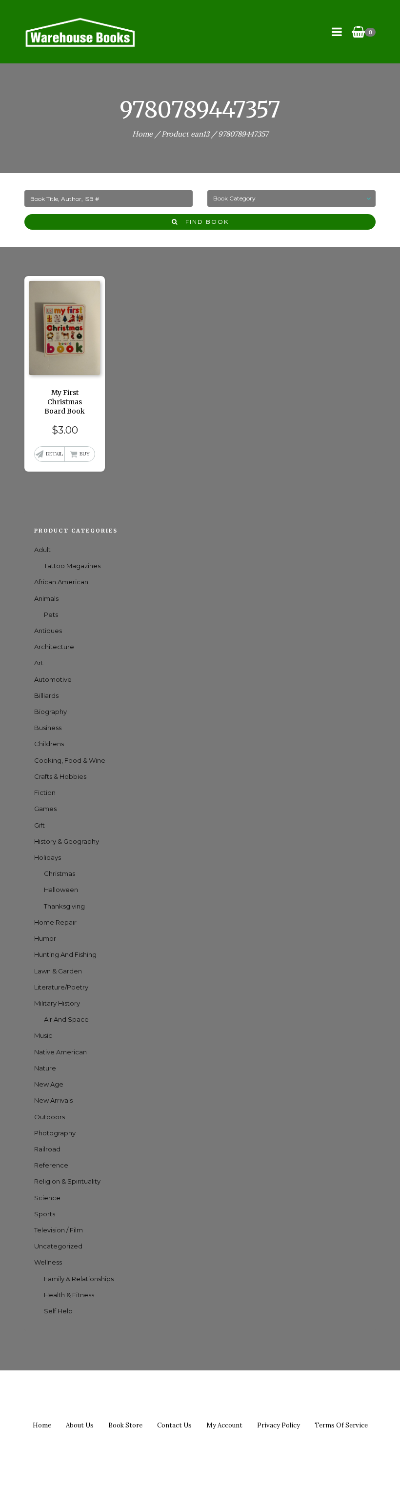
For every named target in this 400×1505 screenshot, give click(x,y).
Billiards (46, 695)
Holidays (47, 857)
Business (47, 728)
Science (47, 1198)
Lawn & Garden (58, 971)
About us (80, 1425)
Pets (51, 614)
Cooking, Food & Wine (69, 760)
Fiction (45, 792)
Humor (45, 938)
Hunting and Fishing (65, 954)
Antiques (48, 630)
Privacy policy (278, 1425)
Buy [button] (85, 454)
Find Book (203, 221)
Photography (55, 1133)
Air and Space (66, 1019)
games (45, 808)
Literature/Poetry (61, 987)
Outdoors (49, 1117)
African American (61, 582)
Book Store (125, 1425)
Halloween (61, 889)
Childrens (49, 744)
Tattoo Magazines (72, 566)
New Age (48, 1084)
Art (38, 663)
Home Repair (55, 922)
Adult (42, 550)
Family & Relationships (79, 1279)
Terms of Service (341, 1425)
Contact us (174, 1425)
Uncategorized (58, 1246)
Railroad (47, 1149)
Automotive (53, 679)
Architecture (54, 647)
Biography (50, 711)
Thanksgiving (64, 906)
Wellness (48, 1262)
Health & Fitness (69, 1295)
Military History (57, 1003)
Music (43, 1035)
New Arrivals (53, 1100)
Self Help (58, 1311)
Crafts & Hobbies (60, 776)
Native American (60, 1052)
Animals (46, 598)
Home (142, 134)
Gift (39, 825)
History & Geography (66, 841)
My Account (224, 1425)
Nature (45, 1068)
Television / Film (58, 1230)
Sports (44, 1214)
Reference (51, 1165)
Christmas (59, 873)
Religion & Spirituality (67, 1181)
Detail (54, 454)
